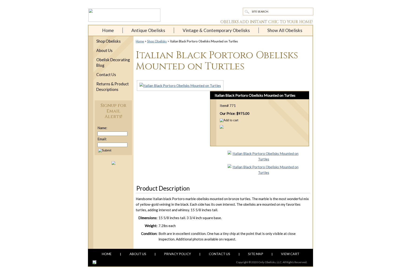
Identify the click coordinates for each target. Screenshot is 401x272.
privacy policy (177, 254)
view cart (290, 254)
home (108, 30)
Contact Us (106, 74)
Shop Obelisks (157, 41)
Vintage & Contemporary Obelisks (216, 30)
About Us (104, 50)
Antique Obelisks (148, 30)
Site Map (255, 254)
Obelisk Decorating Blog (113, 62)
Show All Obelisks (284, 30)
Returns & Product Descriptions (112, 86)
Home (140, 41)
